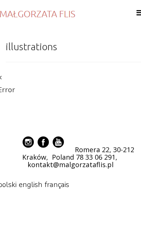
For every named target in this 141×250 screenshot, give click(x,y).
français (57, 185)
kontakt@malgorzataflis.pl (70, 164)
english (30, 185)
